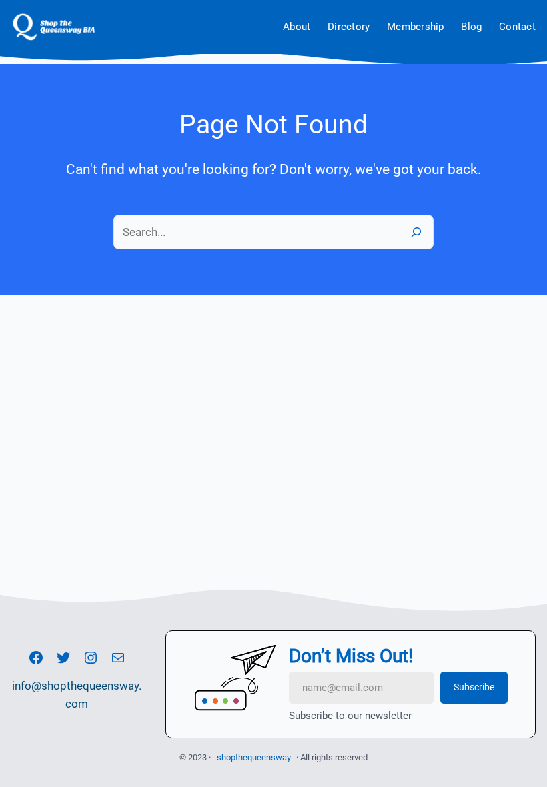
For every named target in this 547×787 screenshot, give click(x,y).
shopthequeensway (254, 757)
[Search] (416, 231)
